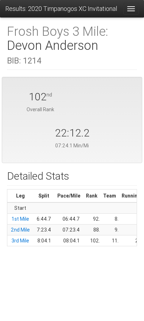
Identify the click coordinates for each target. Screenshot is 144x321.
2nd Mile (20, 230)
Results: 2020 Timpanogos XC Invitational (61, 9)
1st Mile (20, 219)
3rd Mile (20, 241)
